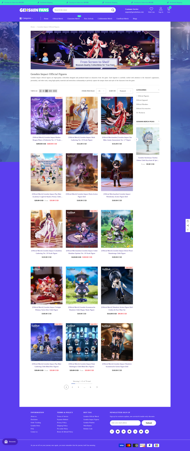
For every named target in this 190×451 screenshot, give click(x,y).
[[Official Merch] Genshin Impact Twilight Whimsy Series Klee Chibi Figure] (47, 285)
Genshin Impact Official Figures (48, 27)
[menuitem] (147, 96)
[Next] (159, 139)
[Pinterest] (123, 431)
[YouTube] (141, 431)
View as (34, 91)
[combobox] (81, 10)
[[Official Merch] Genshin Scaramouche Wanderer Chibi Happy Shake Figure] (82, 285)
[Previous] (136, 139)
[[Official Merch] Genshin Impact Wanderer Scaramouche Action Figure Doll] (117, 342)
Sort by (112, 91)
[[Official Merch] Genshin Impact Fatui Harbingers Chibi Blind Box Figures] (82, 342)
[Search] (84, 10)
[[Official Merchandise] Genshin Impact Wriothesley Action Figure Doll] (117, 172)
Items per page (88, 91)
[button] (40, 90)
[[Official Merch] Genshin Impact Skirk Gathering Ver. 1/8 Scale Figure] (82, 116)
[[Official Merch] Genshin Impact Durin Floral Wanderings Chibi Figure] (117, 229)
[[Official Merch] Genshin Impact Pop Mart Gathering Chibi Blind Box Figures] (47, 342)
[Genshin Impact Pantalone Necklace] (147, 141)
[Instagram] (118, 431)
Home (33, 27)
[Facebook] (112, 431)
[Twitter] (147, 431)
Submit (149, 423)
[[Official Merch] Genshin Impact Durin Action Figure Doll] (82, 172)
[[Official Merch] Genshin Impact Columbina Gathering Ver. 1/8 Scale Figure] (47, 229)
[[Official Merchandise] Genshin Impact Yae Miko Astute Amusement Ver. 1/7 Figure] (117, 116)
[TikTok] (129, 431)
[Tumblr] (135, 431)
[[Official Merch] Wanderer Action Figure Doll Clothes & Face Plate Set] (117, 285)
